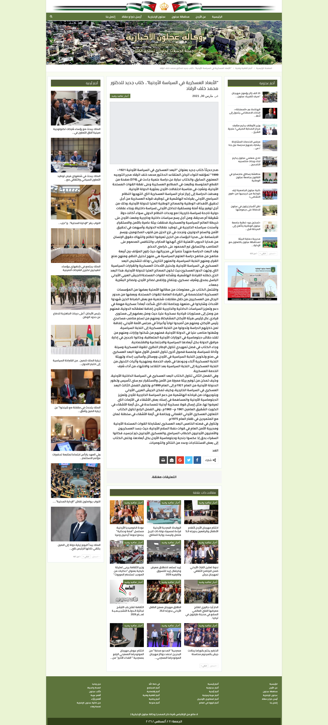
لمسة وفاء (95, 706)
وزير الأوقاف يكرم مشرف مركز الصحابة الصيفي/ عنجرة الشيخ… (244, 128)
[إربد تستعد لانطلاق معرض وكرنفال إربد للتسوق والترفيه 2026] (164, 552)
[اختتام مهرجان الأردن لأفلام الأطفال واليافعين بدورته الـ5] (201, 512)
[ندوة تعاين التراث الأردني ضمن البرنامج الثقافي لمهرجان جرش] (201, 552)
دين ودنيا (96, 684)
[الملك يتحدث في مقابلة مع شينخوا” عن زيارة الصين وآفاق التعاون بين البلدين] (75, 386)
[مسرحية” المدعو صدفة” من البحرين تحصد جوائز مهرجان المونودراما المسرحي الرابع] (164, 635)
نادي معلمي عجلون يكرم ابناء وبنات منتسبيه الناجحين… (246, 161)
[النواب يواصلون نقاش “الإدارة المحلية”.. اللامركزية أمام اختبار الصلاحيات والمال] (75, 480)
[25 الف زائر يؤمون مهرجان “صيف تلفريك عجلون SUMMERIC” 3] (270, 97)
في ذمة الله (154, 684)
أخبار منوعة (154, 702)
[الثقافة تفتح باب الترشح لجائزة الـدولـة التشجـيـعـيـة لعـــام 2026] (127, 592)
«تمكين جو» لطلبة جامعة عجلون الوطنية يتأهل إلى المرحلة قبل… (246, 225)
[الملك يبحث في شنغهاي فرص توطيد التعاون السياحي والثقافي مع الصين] (75, 155)
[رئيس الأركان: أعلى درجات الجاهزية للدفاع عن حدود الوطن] (75, 292)
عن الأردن (201, 16)
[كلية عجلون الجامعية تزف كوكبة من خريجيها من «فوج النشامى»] (270, 194)
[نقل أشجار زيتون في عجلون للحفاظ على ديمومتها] (270, 210)
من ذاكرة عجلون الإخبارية (89, 702)
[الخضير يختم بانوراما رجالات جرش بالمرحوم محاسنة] (201, 635)
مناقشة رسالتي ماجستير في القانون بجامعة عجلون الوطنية (244, 177)
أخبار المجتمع (153, 687)
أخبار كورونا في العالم (209, 702)
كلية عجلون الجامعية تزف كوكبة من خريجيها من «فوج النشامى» (244, 193)
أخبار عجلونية (212, 687)
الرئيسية (217, 16)
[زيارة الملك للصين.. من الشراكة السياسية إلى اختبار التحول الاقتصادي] (75, 339)
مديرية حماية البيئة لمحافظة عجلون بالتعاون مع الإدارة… (244, 241)
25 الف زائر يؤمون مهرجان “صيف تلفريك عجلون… (246, 95)
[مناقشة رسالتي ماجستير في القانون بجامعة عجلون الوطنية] (270, 177)
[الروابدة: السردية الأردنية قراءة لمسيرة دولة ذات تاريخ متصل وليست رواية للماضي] (164, 512)
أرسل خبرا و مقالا (131, 16)
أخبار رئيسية (213, 684)
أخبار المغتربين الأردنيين (208, 699)
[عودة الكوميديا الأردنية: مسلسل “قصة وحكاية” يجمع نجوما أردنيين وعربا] (127, 512)
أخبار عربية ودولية (210, 695)
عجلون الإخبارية (157, 16)
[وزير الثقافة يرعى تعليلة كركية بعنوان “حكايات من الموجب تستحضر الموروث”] (127, 552)
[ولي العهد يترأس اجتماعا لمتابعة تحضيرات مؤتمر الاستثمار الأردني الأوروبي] (75, 433)
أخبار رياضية (154, 699)
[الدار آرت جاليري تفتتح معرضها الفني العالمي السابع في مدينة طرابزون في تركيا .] (201, 592)
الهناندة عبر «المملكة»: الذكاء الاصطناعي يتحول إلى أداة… (244, 112)
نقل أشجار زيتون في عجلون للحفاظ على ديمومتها (245, 208)
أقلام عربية (96, 695)
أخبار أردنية (214, 691)
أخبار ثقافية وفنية (120, 96)
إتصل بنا (110, 16)
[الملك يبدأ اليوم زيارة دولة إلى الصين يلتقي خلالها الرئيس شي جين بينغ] (75, 524)
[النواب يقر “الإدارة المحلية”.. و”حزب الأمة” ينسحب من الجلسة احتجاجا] (75, 202)
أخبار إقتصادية (153, 691)
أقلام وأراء (96, 699)
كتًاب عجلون (95, 691)
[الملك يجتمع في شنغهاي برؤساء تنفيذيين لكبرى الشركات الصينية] (75, 245)
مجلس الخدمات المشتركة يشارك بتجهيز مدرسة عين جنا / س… (244, 144)
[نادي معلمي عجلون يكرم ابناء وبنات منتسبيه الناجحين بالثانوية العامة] (270, 161)
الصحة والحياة (94, 687)
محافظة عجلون (180, 16)
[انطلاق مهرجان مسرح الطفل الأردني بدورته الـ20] (164, 592)
